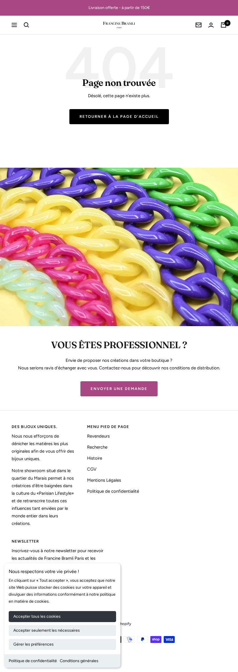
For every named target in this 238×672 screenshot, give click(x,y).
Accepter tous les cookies (37, 616)
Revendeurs (98, 436)
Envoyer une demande (119, 388)
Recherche (97, 447)
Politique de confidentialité (33, 660)
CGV (91, 469)
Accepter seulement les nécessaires (46, 630)
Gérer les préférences (33, 644)
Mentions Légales (104, 480)
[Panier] (223, 25)
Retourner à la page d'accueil (119, 116)
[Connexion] (211, 25)
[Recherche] (26, 25)
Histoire (94, 458)
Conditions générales (79, 660)
